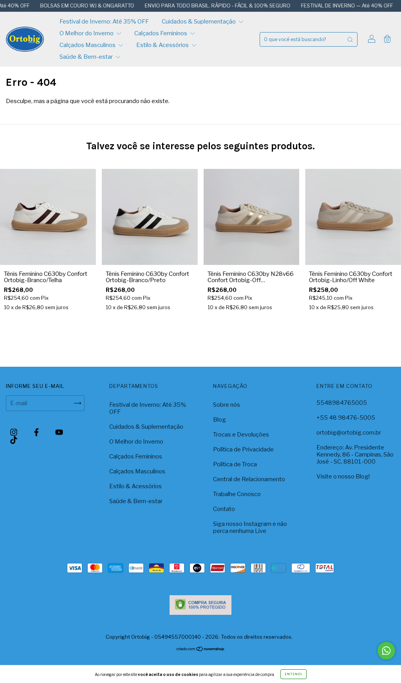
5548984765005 (341, 402)
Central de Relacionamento (249, 479)
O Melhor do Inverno (87, 33)
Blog (219, 419)
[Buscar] (350, 39)
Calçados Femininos (161, 33)
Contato (224, 509)
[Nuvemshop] (200, 649)
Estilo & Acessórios (163, 45)
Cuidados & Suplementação (199, 21)
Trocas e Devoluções (241, 434)
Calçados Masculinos (88, 45)
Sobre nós (226, 404)
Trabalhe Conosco (237, 494)
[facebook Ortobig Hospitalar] (37, 432)
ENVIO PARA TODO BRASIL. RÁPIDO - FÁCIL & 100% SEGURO (201, 5)
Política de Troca (235, 464)
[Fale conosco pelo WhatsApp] (386, 650)
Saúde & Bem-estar (87, 56)
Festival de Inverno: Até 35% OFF (104, 21)
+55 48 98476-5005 (345, 417)
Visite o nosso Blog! (343, 476)
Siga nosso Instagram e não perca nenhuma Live (250, 527)
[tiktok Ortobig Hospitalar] (14, 440)
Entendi (293, 674)
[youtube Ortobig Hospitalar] (59, 432)
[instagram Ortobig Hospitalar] (14, 432)
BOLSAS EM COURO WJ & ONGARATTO (71, 5)
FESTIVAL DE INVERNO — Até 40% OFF (331, 5)
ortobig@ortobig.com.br (348, 432)
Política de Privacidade (243, 449)
